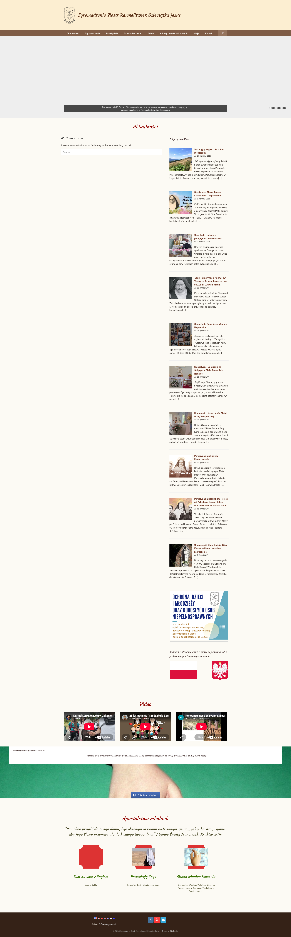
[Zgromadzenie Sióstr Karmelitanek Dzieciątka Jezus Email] (163, 920)
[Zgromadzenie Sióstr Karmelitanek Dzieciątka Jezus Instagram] (151, 920)
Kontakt (209, 33)
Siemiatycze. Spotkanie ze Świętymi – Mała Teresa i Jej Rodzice (208, 370)
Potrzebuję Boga (143, 876)
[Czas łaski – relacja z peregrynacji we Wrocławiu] (180, 255)
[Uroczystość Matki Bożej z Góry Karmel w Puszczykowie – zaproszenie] (180, 565)
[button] (222, 33)
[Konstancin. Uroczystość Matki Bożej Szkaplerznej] (180, 433)
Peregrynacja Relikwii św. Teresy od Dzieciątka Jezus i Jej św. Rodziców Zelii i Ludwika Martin (211, 502)
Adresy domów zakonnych (173, 33)
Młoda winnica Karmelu (196, 876)
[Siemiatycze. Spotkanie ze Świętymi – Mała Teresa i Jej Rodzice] (180, 387)
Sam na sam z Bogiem (91, 876)
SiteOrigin (174, 931)
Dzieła (150, 33)
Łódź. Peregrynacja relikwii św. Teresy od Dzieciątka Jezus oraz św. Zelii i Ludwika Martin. (210, 281)
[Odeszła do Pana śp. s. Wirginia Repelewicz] (180, 344)
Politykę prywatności (108, 924)
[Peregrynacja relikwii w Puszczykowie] (180, 476)
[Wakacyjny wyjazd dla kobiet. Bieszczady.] (180, 170)
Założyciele (112, 33)
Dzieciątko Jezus (132, 33)
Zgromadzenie (92, 33)
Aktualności (73, 33)
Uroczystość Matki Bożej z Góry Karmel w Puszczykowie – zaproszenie (210, 548)
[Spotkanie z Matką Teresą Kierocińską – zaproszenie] (180, 212)
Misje (196, 33)
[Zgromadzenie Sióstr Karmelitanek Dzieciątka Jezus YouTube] (157, 920)
